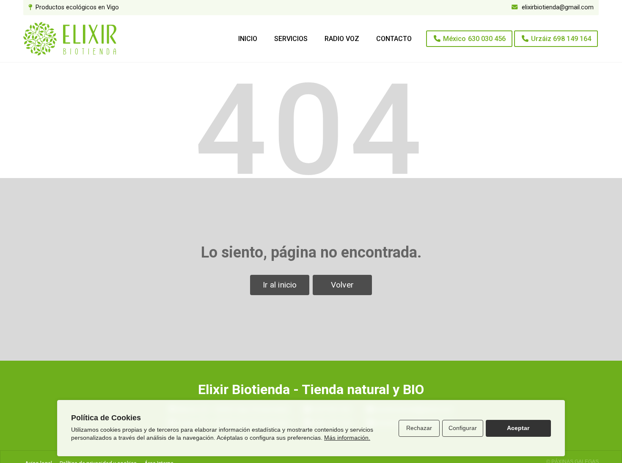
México (474, 39)
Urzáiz (561, 39)
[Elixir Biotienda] (69, 38)
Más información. (347, 437)
